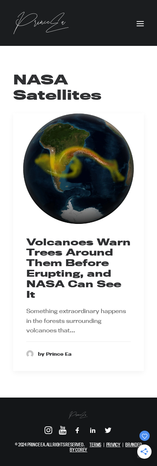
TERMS (95, 444)
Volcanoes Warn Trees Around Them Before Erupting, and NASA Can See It (78, 268)
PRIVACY (113, 444)
